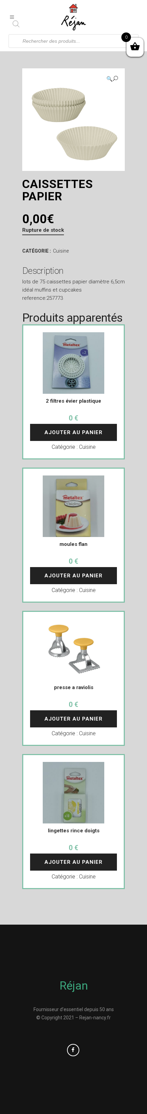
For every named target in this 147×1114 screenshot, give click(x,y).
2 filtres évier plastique (73, 401)
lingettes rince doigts (73, 831)
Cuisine (61, 251)
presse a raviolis (73, 687)
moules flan (73, 544)
